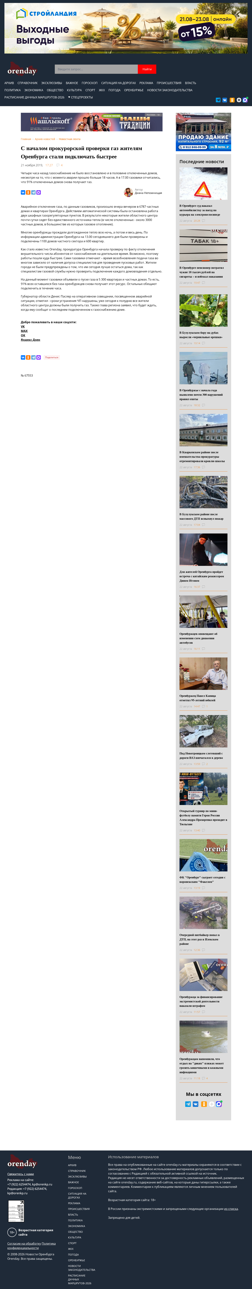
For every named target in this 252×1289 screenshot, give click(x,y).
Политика (12, 90)
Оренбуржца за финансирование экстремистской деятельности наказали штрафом (200, 1001)
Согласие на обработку (24, 1244)
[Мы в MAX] (245, 99)
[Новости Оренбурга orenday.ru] (22, 69)
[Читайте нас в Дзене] (239, 99)
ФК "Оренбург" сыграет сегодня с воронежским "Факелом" (202, 879)
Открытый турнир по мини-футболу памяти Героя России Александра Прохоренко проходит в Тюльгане (203, 817)
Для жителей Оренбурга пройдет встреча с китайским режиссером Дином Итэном (201, 576)
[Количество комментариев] (207, 221)
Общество (55, 90)
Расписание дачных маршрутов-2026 (34, 97)
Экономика (33, 90)
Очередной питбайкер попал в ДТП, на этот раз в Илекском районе (199, 939)
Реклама (146, 83)
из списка (231, 1209)
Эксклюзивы (51, 83)
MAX (24, 331)
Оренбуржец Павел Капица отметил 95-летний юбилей (197, 698)
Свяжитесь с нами (20, 1174)
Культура (74, 90)
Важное (72, 83)
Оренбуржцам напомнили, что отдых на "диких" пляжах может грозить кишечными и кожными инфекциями (201, 1065)
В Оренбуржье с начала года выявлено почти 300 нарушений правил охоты (201, 394)
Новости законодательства (169, 90)
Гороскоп (90, 83)
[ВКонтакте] (23, 192)
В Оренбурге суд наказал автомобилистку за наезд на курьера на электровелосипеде (199, 210)
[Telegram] (33, 192)
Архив (9, 83)
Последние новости (201, 161)
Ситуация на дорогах (118, 83)
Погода (114, 90)
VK (23, 327)
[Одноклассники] (28, 192)
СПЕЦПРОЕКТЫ (82, 97)
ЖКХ (102, 90)
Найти (147, 69)
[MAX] (38, 192)
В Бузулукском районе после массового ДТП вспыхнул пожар (201, 516)
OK (23, 335)
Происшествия (169, 83)
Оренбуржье (134, 90)
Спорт (90, 90)
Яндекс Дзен (30, 340)
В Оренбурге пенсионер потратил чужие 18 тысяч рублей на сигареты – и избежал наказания (201, 272)
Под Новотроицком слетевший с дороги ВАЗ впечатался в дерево (201, 755)
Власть (190, 83)
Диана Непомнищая (148, 193)
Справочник (28, 83)
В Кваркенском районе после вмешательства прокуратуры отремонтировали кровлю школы (202, 456)
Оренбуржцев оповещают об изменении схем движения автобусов (198, 638)
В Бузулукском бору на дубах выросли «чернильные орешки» (200, 334)
